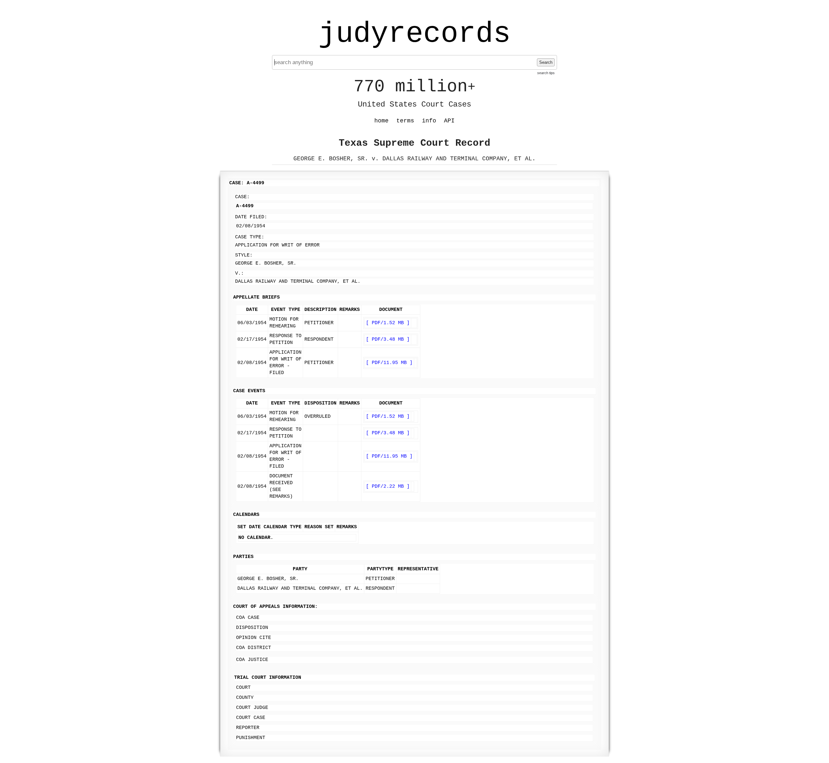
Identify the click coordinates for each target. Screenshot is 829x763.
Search (545, 62)
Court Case (250, 718)
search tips (546, 73)
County (245, 697)
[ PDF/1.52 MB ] (388, 323)
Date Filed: (251, 217)
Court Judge (252, 708)
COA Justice (252, 660)
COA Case (247, 618)
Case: (242, 197)
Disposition (252, 628)
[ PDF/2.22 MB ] (388, 486)
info (429, 121)
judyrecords (414, 34)
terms (405, 121)
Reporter (247, 728)
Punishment (250, 738)
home (381, 121)
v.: (239, 273)
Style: (244, 255)
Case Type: (249, 237)
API (449, 121)
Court (243, 687)
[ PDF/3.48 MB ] (388, 339)
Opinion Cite (253, 638)
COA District (253, 648)
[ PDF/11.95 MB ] (389, 363)
